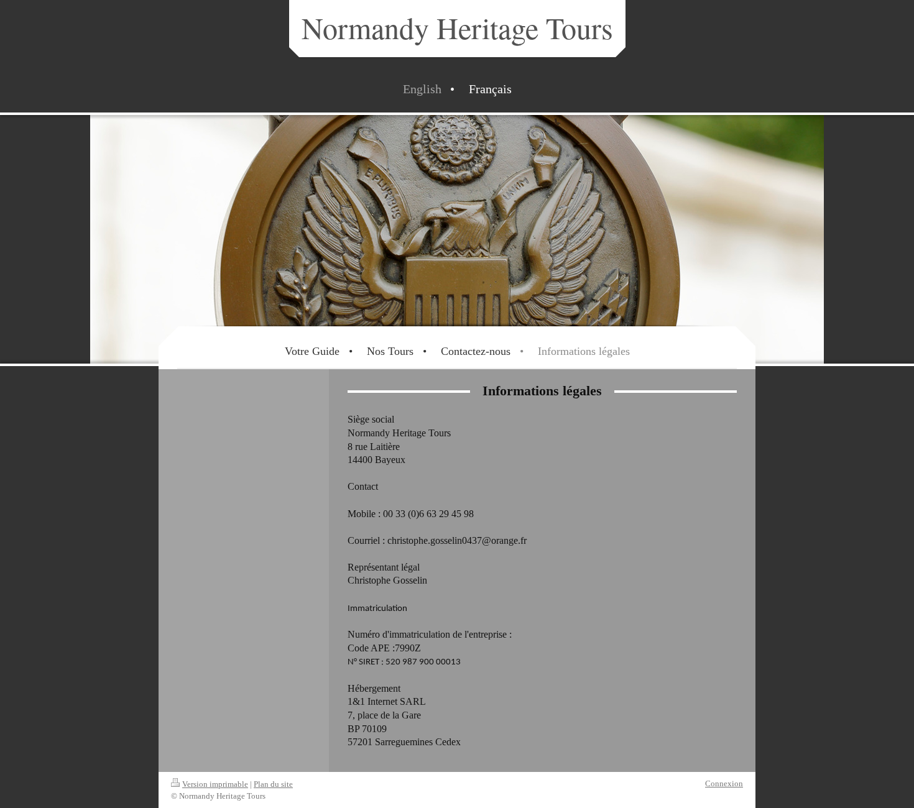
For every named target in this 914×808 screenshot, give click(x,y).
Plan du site (273, 784)
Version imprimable (215, 784)
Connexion (724, 783)
